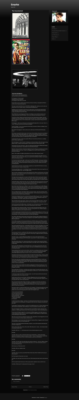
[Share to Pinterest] (29, 375)
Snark (53, 38)
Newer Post (14, 386)
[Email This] (24, 375)
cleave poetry (54, 32)
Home (30, 386)
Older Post (45, 386)
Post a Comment (16, 381)
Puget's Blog (54, 36)
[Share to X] (27, 375)
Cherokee (54, 28)
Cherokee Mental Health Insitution (58, 30)
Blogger (45, 397)
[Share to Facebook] (28, 375)
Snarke (15, 4)
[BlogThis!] (26, 375)
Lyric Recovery (55, 34)
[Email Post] (22, 375)
